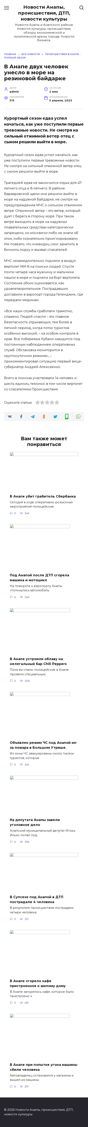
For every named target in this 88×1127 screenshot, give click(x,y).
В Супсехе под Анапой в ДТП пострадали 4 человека (36, 899)
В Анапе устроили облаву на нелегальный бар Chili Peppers (38, 661)
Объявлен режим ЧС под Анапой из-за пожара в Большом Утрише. (43, 745)
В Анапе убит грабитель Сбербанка (43, 496)
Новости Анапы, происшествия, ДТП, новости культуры (44, 13)
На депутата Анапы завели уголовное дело (35, 822)
